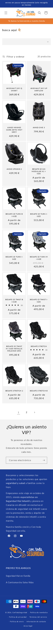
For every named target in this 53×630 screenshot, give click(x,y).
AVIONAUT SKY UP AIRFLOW (38, 89)
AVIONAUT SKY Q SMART (14, 89)
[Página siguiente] (34, 412)
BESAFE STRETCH (39, 346)
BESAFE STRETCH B (39, 391)
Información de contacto (36, 621)
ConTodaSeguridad (19, 612)
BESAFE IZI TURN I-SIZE (38, 215)
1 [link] (18, 412)
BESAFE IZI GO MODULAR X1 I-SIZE (39, 171)
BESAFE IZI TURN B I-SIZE (14, 215)
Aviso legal (28, 626)
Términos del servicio (38, 617)
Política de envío (17, 621)
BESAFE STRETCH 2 (14, 391)
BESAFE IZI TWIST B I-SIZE (14, 300)
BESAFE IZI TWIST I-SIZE (39, 300)
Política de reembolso (39, 612)
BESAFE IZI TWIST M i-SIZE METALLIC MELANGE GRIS (14, 348)
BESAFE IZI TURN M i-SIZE (39, 258)
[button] (6, 13)
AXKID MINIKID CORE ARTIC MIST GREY (14, 129)
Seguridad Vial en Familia (18, 576)
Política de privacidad (17, 617)
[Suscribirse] (43, 460)
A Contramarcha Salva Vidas (20, 582)
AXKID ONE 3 (39, 127)
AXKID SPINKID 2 (14, 169)
